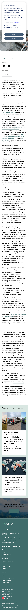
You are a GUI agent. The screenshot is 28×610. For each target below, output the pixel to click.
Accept (14, 34)
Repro (3, 549)
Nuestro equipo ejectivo (8, 578)
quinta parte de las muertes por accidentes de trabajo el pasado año (13, 136)
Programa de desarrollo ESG (9, 540)
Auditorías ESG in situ (8, 542)
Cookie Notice (17, 22)
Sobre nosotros (6, 576)
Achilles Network (6, 554)
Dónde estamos (6, 580)
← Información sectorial (7, 58)
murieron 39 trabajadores (9, 112)
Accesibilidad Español (7, 589)
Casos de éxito (6, 564)
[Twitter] (3, 529)
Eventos (4, 568)
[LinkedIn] (7, 529)
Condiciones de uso (7, 596)
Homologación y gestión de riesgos (11, 537)
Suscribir (7, 74)
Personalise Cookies (14, 30)
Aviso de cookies (6, 591)
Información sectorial (8, 561)
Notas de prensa (6, 566)
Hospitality (5, 552)
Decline (14, 38)
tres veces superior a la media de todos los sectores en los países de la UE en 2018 (13, 93)
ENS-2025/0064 (6, 594)
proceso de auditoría (18, 383)
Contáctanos (5, 582)
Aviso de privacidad (7, 593)
